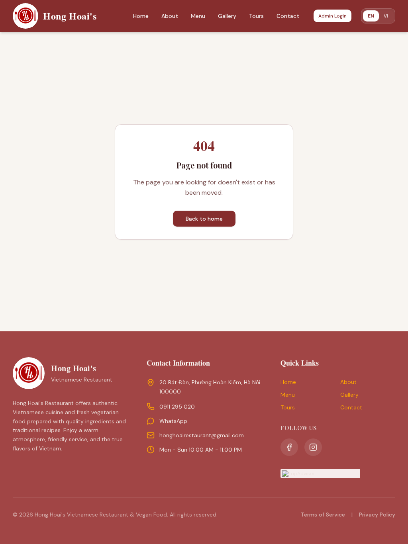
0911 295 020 (177, 406)
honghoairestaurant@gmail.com (201, 435)
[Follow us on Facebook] (289, 447)
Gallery (227, 16)
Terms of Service (323, 514)
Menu (198, 16)
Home (141, 16)
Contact (288, 16)
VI (386, 16)
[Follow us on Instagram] (313, 447)
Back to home (204, 218)
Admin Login (332, 16)
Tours (256, 16)
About (169, 16)
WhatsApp (173, 421)
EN (371, 16)
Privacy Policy (377, 514)
